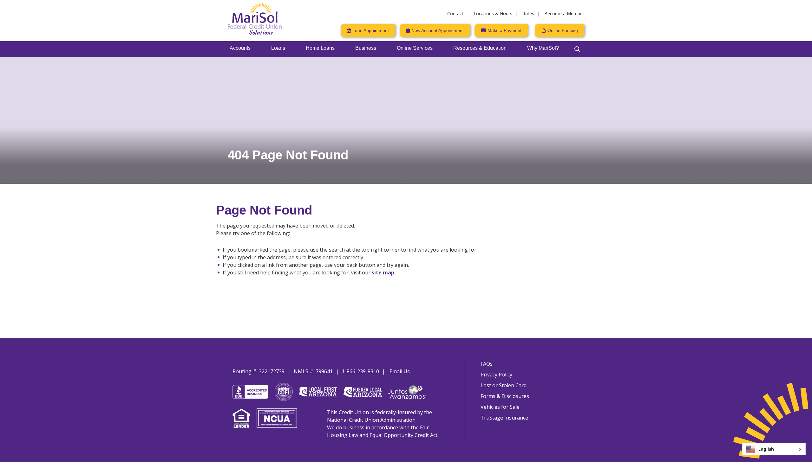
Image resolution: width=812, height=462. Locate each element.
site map (383, 272)
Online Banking (562, 30)
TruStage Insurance (504, 417)
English (766, 449)
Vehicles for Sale (500, 406)
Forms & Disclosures (505, 396)
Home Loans (320, 48)
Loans (278, 48)
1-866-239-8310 (360, 371)
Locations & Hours (493, 13)
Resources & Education (480, 48)
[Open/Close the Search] (577, 49)
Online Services (415, 48)
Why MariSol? (543, 48)
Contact (455, 13)
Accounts (240, 48)
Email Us (400, 371)
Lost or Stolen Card (504, 385)
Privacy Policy (496, 374)
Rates (528, 13)
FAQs (487, 363)
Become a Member (564, 13)
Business (365, 48)
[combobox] (774, 449)
